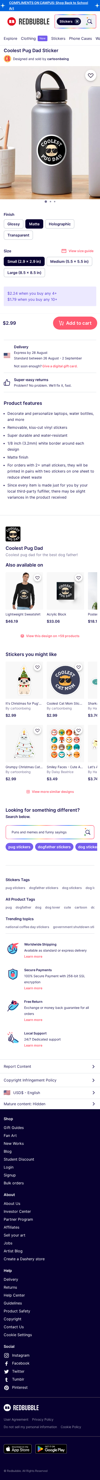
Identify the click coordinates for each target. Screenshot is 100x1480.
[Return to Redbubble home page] (28, 21)
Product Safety (17, 1311)
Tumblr (18, 1379)
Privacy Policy (42, 1419)
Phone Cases (80, 38)
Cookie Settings (18, 1335)
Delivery (11, 1279)
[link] (19, 847)
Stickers (58, 38)
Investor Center (17, 1211)
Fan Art (10, 1135)
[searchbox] (50, 832)
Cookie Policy (71, 1427)
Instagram (21, 1355)
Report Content (17, 1066)
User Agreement (16, 1419)
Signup (10, 1175)
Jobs (8, 1243)
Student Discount (19, 1159)
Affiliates (11, 1227)
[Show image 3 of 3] (54, 201)
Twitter (18, 1371)
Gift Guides (14, 1127)
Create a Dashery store (24, 1259)
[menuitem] (10, 38)
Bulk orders (14, 1183)
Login (8, 1167)
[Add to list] (90, 75)
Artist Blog (13, 1251)
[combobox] (75, 21)
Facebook (21, 1363)
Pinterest (20, 1387)
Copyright (12, 1319)
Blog (8, 1151)
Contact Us (14, 1327)
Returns (10, 1287)
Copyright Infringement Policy (30, 1080)
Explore (10, 38)
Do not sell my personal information (30, 1427)
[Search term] (89, 21)
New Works (14, 1143)
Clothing (33, 38)
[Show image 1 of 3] (46, 201)
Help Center (14, 1295)
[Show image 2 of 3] (50, 201)
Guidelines (13, 1303)
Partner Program (18, 1219)
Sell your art (14, 1235)
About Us (12, 1203)
